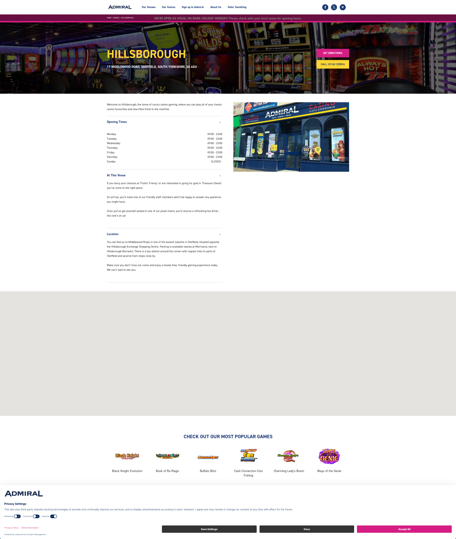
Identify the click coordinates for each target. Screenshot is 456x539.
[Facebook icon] (325, 7)
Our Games (168, 7)
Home (109, 18)
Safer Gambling (237, 7)
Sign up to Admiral (193, 7)
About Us (215, 7)
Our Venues (149, 7)
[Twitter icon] (334, 7)
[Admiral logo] (120, 7)
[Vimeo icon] (343, 7)
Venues (116, 18)
